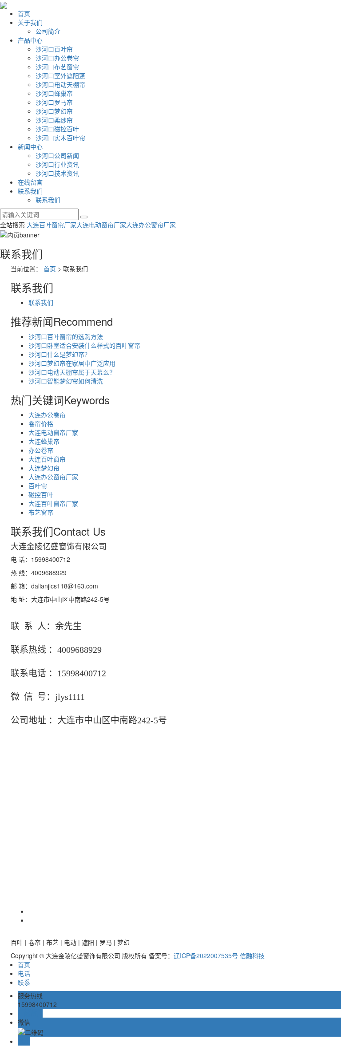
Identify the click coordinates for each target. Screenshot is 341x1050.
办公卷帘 (40, 450)
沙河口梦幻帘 (54, 111)
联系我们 (30, 190)
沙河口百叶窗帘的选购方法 (65, 336)
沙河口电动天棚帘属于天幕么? (70, 371)
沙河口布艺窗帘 (57, 66)
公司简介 (48, 31)
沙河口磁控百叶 (57, 128)
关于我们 (30, 22)
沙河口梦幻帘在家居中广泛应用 (71, 363)
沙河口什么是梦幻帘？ (59, 354)
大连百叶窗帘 (47, 458)
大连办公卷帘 (47, 414)
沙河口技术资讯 (57, 173)
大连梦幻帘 (43, 467)
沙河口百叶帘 (54, 48)
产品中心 (30, 40)
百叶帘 (37, 485)
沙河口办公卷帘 (57, 57)
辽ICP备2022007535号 (206, 955)
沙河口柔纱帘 (54, 119)
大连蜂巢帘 (43, 441)
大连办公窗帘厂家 (151, 224)
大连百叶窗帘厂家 (51, 224)
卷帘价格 (40, 423)
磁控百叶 (40, 494)
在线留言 (30, 182)
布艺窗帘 (40, 512)
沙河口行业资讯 (57, 164)
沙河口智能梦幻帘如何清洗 (65, 380)
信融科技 (252, 955)
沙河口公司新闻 (57, 155)
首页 (24, 13)
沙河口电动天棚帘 (60, 84)
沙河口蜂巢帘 (54, 93)
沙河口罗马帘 (54, 102)
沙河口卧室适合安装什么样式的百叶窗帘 (84, 345)
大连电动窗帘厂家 (101, 224)
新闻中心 (30, 146)
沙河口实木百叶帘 (60, 137)
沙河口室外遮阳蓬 (60, 75)
